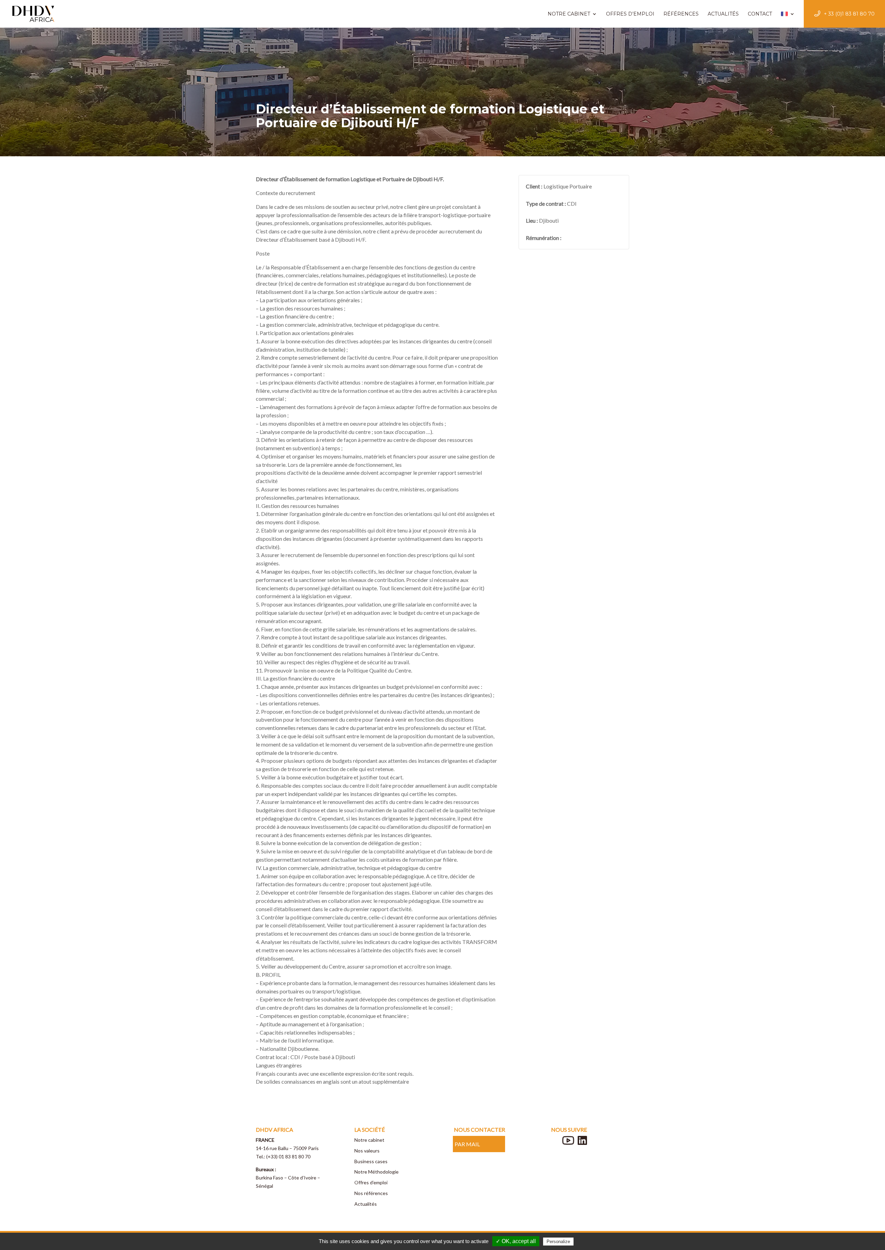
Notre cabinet (369, 1140)
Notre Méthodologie (376, 1172)
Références (681, 14)
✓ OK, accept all (516, 1241)
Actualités (723, 14)
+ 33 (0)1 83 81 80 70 (849, 14)
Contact (760, 14)
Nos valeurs (367, 1151)
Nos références (371, 1193)
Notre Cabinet (569, 14)
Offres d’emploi (630, 14)
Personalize (558, 1241)
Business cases (371, 1161)
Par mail (467, 1144)
